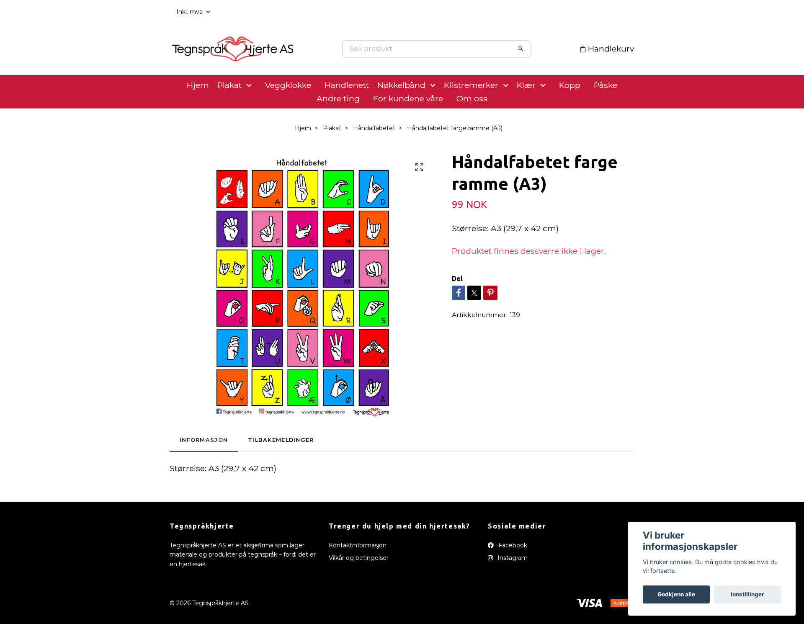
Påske (605, 111)
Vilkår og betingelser (359, 584)
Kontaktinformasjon (358, 571)
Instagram (512, 584)
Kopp (569, 111)
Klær (526, 111)
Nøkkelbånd (401, 111)
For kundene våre (408, 125)
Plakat (229, 111)
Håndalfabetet (374, 154)
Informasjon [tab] (204, 466)
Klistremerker (471, 111)
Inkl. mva (190, 11)
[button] (250, 111)
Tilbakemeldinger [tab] (281, 466)
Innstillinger (747, 594)
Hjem (198, 111)
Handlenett (347, 111)
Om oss (471, 125)
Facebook (512, 571)
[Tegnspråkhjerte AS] (286, 62)
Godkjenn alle (676, 594)
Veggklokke (288, 111)
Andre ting (338, 125)
